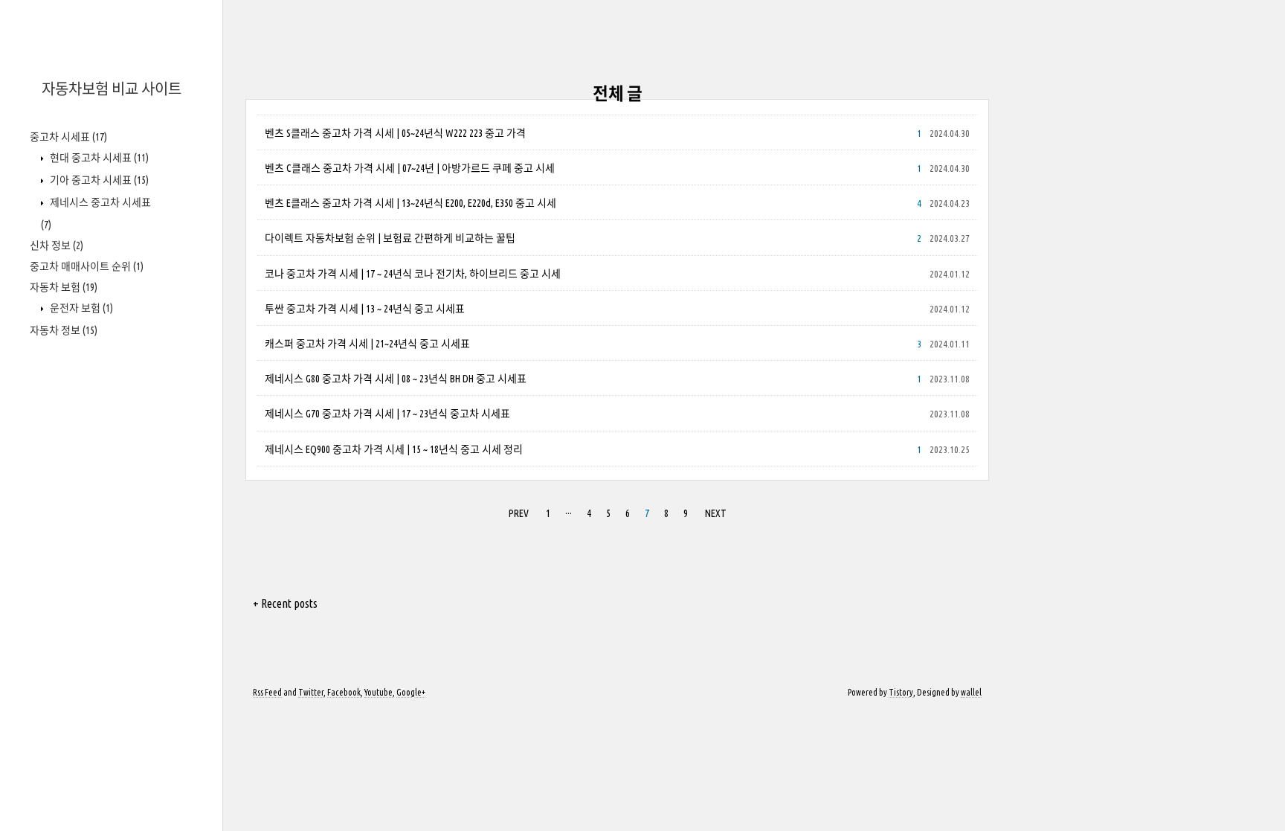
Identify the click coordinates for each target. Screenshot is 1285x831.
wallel (971, 692)
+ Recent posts (285, 603)
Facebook (344, 692)
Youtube (378, 692)
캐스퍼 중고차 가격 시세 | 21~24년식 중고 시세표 (367, 344)
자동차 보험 (63, 287)
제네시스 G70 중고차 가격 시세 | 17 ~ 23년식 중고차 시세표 (387, 414)
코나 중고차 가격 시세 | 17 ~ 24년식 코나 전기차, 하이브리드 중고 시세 (413, 274)
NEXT (716, 513)
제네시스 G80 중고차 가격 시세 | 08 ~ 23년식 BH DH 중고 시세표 (395, 379)
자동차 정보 (63, 330)
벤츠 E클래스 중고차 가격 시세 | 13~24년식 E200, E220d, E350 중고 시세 (410, 203)
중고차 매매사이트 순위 (87, 266)
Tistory (901, 692)
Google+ (410, 692)
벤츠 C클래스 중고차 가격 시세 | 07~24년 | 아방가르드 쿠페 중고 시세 (410, 168)
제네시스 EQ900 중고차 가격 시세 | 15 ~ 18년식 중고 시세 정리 (394, 449)
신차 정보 (56, 245)
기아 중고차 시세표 (98, 180)
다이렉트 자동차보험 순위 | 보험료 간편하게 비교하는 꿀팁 (390, 238)
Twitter (310, 692)
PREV (519, 513)
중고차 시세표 (68, 137)
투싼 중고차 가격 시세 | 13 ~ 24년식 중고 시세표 (365, 309)
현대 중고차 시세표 (98, 158)
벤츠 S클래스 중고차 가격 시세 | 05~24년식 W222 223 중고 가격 (395, 133)
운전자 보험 (80, 308)
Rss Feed (267, 692)
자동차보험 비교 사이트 (111, 88)
